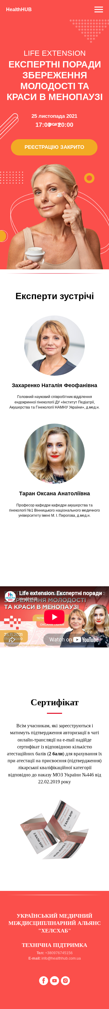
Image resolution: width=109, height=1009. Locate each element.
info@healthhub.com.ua (61, 958)
